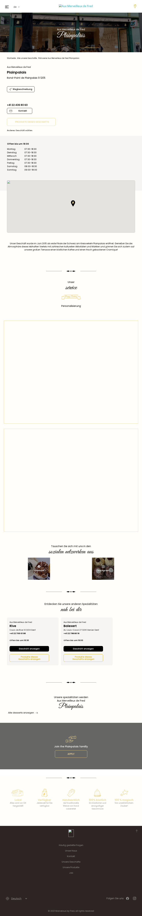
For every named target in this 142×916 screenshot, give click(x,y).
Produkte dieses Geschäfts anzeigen (29, 658)
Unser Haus (71, 850)
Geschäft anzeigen (29, 648)
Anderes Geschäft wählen (19, 130)
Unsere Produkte (71, 867)
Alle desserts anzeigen (21, 712)
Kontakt (71, 856)
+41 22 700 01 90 (18, 633)
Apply (71, 754)
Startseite (11, 58)
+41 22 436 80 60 (17, 105)
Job (71, 872)
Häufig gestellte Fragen (71, 845)
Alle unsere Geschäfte (27, 58)
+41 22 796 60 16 (71, 633)
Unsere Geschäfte (71, 861)
